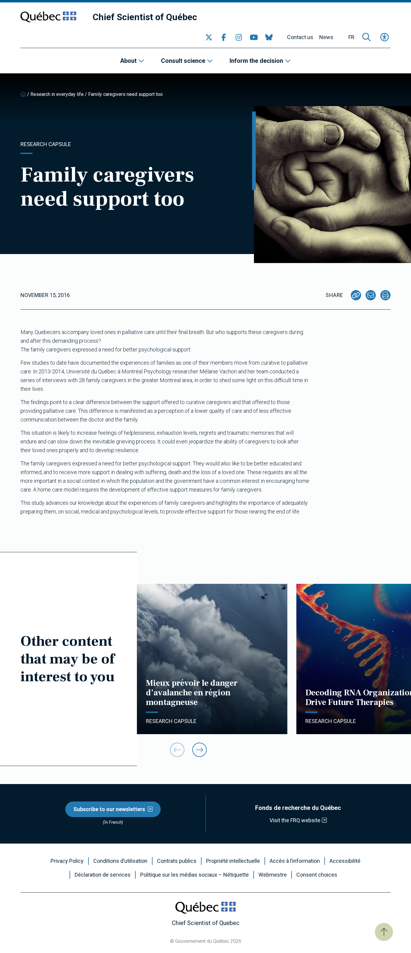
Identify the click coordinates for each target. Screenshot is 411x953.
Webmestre (272, 874)
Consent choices (316, 874)
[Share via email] (371, 295)
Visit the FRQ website (295, 820)
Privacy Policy (67, 861)
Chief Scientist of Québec (145, 17)
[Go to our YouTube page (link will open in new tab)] (254, 37)
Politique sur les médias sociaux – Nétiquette (194, 874)
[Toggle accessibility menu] (385, 37)
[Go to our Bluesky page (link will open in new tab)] (269, 37)
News (326, 37)
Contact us (300, 37)
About (128, 60)
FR (351, 37)
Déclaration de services (103, 874)
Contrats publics (176, 861)
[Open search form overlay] (366, 37)
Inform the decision (256, 60)
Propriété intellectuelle (233, 861)
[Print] (385, 295)
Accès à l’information (295, 861)
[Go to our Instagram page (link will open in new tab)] (239, 37)
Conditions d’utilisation (120, 861)
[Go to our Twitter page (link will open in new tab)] (209, 37)
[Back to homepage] (23, 94)
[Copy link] (356, 295)
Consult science (183, 60)
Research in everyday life (57, 94)
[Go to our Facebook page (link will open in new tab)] (224, 37)
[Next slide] (199, 749)
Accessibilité (344, 861)
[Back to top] (384, 932)
